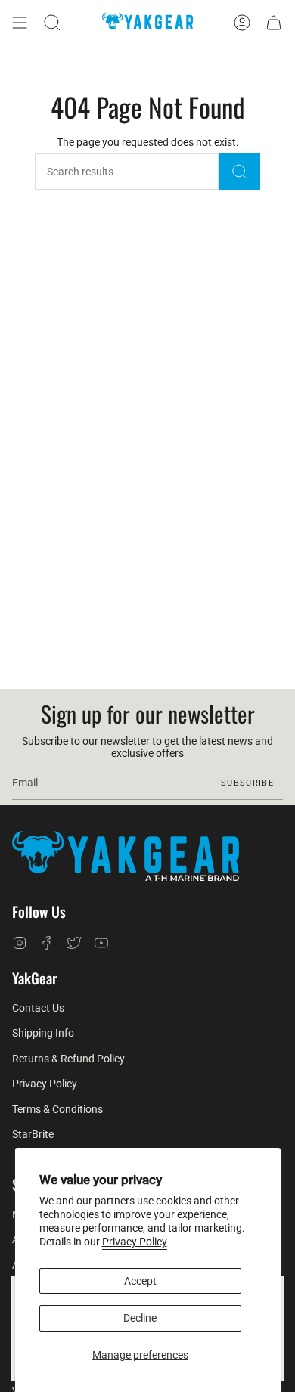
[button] (52, 22)
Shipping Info (43, 1033)
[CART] (274, 22)
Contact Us (38, 1008)
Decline (140, 1318)
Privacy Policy (134, 1241)
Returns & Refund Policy (68, 1059)
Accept (140, 1281)
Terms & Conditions (57, 1109)
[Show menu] (19, 22)
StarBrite (33, 1134)
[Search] (239, 171)
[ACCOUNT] (242, 22)
